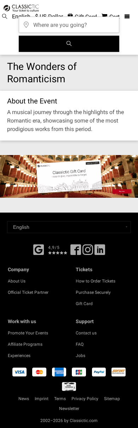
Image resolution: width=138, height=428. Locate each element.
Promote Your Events (28, 333)
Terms (60, 398)
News (23, 398)
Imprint (41, 398)
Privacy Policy (84, 398)
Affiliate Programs (25, 344)
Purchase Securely (93, 292)
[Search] (69, 44)
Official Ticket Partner (28, 292)
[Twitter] (87, 252)
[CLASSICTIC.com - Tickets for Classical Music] (20, 8)
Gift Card (84, 303)
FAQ (80, 344)
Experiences (19, 355)
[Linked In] (99, 252)
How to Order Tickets (95, 281)
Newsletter (69, 408)
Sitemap (112, 398)
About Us (16, 281)
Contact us (86, 333)
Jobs (80, 355)
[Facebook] (38, 249)
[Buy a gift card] (69, 176)
